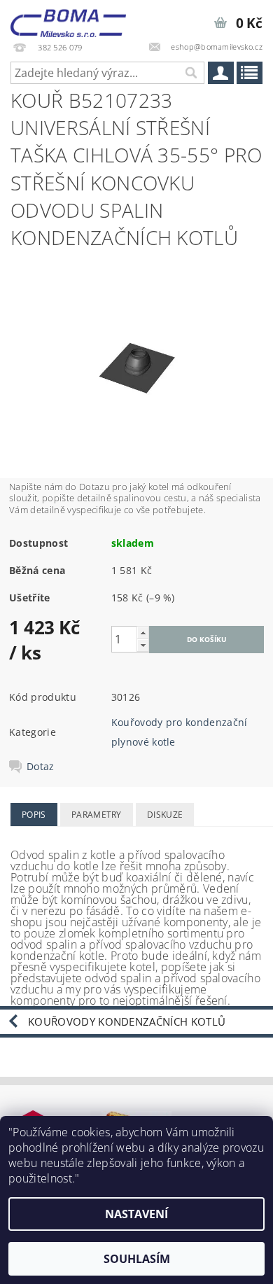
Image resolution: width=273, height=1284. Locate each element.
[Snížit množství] (142, 645)
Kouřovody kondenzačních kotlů (126, 1021)
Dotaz (41, 766)
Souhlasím (137, 1258)
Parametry (96, 815)
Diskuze (165, 815)
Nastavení (136, 1214)
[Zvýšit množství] (142, 632)
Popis (34, 815)
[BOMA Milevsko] (68, 18)
